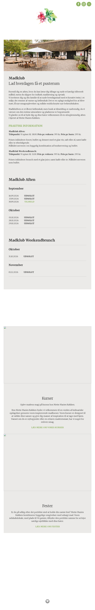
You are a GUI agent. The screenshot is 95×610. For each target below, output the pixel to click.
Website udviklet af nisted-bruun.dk (47, 595)
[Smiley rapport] (47, 601)
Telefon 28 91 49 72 (59, 573)
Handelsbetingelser (28, 562)
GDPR (28, 570)
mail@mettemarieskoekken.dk (59, 576)
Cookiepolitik (28, 567)
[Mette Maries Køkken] (47, 21)
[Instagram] (84, 4)
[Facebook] (78, 4)
